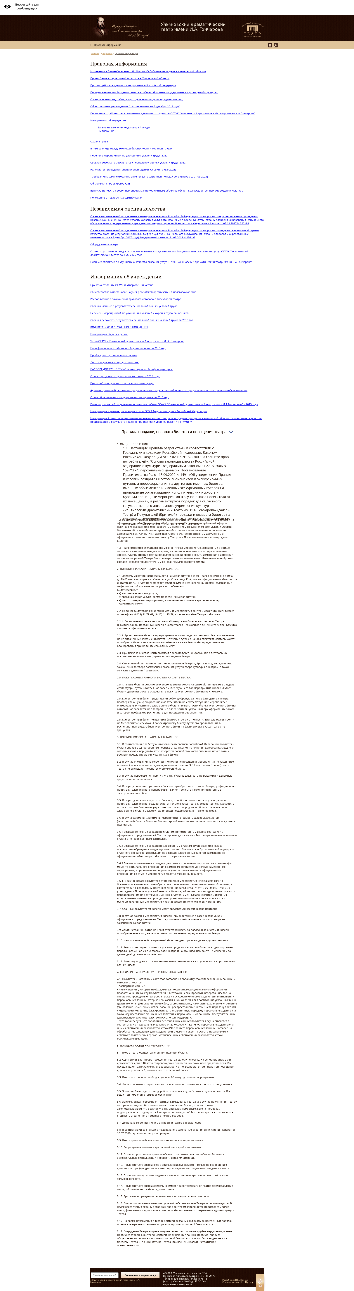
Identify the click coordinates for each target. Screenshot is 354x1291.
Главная (95, 53)
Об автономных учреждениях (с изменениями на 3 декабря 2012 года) (135, 106)
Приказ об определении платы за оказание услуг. (122, 383)
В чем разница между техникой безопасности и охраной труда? (131, 148)
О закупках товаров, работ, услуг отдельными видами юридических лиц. (136, 99)
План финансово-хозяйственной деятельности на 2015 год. (128, 348)
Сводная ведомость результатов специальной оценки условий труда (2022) (138, 162)
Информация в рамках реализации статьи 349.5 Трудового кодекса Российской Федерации (148, 411)
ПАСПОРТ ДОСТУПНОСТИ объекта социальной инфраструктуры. (131, 369)
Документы (106, 53)
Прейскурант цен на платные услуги (113, 355)
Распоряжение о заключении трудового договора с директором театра (135, 299)
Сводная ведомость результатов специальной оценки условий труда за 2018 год (141, 320)
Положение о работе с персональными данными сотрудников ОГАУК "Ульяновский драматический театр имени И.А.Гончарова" (172, 113)
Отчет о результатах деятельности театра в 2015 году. (125, 376)
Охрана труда (99, 141)
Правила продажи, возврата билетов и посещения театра (174, 431)
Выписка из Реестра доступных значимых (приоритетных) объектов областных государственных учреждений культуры (167, 190)
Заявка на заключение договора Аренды (124, 127)
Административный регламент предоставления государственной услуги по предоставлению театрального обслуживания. (168, 390)
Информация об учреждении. (109, 334)
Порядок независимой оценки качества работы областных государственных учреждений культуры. (154, 92)
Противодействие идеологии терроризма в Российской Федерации (133, 85)
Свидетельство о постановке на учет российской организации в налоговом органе (143, 292)
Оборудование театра (104, 244)
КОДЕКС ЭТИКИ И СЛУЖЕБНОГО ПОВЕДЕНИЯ (119, 327)
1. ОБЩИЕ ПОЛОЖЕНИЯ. (177, 838)
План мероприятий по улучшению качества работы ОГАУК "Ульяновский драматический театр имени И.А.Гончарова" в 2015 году (174, 404)
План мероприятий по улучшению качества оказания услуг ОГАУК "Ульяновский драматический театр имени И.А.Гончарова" (171, 262)
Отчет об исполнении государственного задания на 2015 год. (129, 397)
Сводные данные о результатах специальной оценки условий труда (133, 306)
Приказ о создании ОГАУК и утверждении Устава (121, 285)
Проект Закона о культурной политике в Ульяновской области (129, 78)
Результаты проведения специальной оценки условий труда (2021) (133, 169)
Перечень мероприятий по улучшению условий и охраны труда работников (139, 313)
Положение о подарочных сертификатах (116, 197)
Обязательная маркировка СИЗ (110, 183)
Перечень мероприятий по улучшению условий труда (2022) (129, 155)
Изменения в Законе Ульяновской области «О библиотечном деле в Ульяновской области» (148, 71)
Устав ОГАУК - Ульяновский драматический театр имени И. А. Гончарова (137, 341)
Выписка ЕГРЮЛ (108, 131)
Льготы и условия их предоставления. (114, 362)
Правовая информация (107, 45)
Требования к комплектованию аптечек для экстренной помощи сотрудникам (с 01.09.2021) (149, 176)
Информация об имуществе (108, 120)
